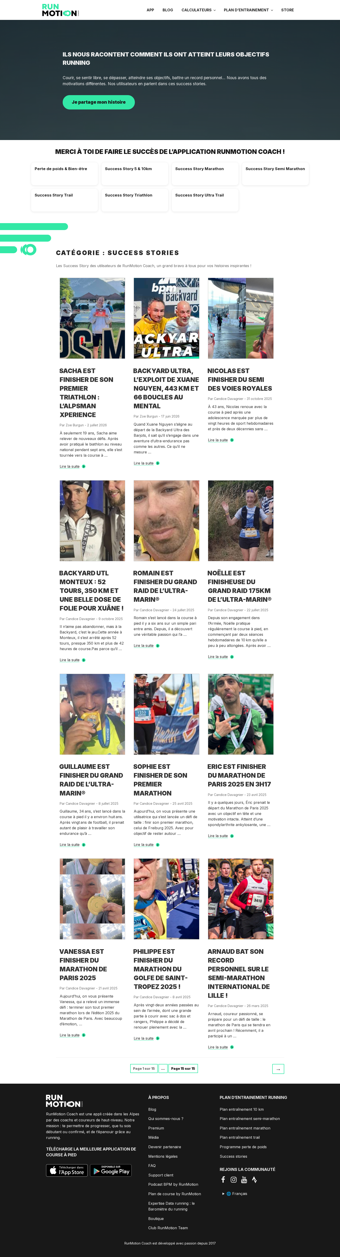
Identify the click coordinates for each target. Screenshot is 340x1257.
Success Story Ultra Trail (199, 195)
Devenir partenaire (164, 1147)
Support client (160, 1175)
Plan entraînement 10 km (242, 1109)
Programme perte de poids (243, 1147)
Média (153, 1137)
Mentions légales (163, 1156)
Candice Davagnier (228, 399)
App (150, 10)
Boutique (156, 1218)
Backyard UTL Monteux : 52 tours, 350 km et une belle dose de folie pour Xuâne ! (91, 590)
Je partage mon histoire (99, 102)
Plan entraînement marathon (245, 1128)
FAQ (152, 1165)
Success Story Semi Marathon (275, 168)
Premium (156, 1128)
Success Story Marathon (199, 168)
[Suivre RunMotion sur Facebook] (225, 1179)
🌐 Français (236, 1193)
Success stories (233, 1156)
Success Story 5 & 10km (128, 168)
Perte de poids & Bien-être (61, 168)
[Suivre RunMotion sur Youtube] (246, 1179)
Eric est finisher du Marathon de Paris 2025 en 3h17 (239, 775)
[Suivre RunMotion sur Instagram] (235, 1179)
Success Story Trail (54, 195)
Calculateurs (197, 10)
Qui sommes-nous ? (165, 1118)
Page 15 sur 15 (183, 1068)
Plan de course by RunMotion (174, 1193)
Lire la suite (70, 466)
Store (287, 10)
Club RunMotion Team (168, 1228)
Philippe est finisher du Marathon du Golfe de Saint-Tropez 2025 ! (160, 969)
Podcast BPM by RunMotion (173, 1184)
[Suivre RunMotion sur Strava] (256, 1179)
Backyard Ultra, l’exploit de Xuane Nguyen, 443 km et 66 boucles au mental (166, 388)
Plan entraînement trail (240, 1137)
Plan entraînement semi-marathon (250, 1118)
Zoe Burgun (75, 425)
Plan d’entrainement (246, 10)
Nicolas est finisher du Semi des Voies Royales (239, 379)
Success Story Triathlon (128, 195)
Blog (168, 10)
